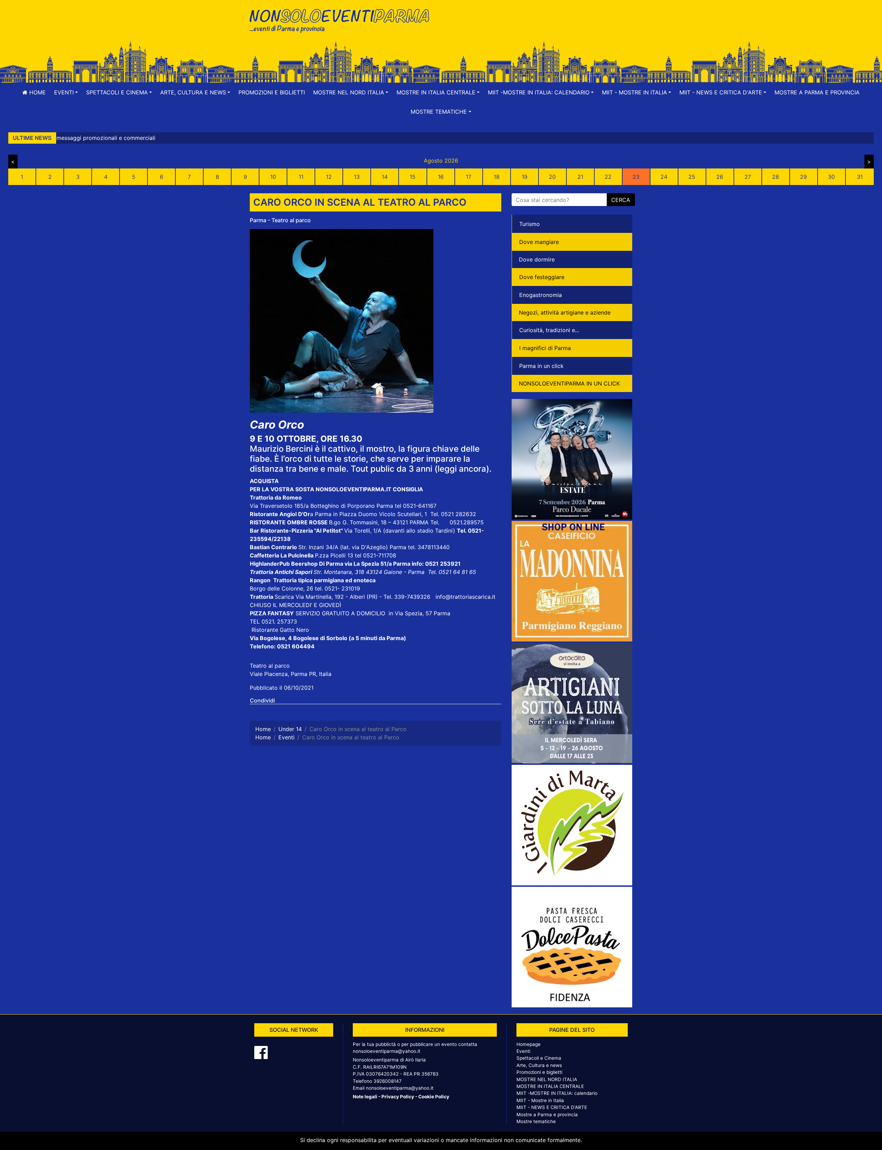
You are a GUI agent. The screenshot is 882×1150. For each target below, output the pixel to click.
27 (748, 176)
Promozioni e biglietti (271, 92)
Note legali (365, 1096)
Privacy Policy (397, 1096)
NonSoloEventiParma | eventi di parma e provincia (343, 20)
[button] (66, 92)
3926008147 (387, 1081)
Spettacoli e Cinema (538, 1058)
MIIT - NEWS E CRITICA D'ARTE (551, 1107)
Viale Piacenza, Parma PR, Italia (290, 673)
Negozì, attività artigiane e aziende (565, 312)
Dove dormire (537, 259)
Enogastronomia (540, 294)
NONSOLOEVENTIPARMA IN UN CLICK (569, 383)
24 (663, 176)
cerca (620, 199)
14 (385, 176)
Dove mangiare (539, 241)
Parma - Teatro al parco (280, 220)
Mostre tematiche (536, 1121)
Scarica (285, 596)
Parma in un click (541, 365)
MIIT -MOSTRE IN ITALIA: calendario (556, 1093)
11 (301, 176)
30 (831, 176)
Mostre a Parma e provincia (817, 92)
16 (441, 176)
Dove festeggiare (541, 277)
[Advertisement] (539, 28)
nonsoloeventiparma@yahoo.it (386, 1051)
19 (524, 176)
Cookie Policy (433, 1096)
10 (273, 176)
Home (37, 92)
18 (497, 176)
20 (552, 176)
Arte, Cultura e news (539, 1065)
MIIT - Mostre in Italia (540, 1100)
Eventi (523, 1051)
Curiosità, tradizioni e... (549, 330)
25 (691, 176)
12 (329, 176)
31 (860, 176)
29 (803, 176)
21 (580, 176)
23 (636, 176)
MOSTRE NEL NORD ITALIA (546, 1079)
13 (357, 176)
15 (413, 176)
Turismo (529, 223)
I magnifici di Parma (545, 348)
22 (608, 176)
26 (719, 176)
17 (468, 176)
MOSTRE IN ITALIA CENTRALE (550, 1086)
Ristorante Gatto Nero (280, 629)
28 (775, 176)
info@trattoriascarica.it (465, 596)
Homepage (528, 1044)
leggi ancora (462, 469)
